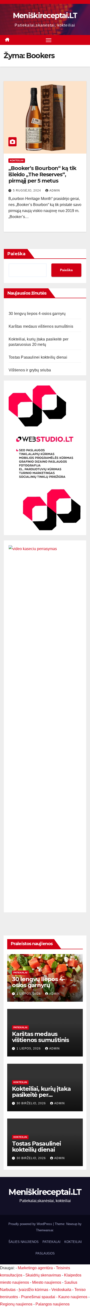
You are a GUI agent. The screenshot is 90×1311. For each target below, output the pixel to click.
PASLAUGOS (45, 1253)
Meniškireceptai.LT (45, 15)
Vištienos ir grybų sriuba (30, 370)
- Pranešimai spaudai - (38, 1297)
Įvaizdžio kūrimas (33, 1290)
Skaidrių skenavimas (43, 1275)
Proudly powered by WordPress (30, 1224)
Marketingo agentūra (35, 1268)
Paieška (16, 253)
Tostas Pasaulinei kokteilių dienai (38, 357)
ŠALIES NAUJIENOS (23, 1242)
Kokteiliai (17, 160)
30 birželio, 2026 (32, 1103)
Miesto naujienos (46, 1282)
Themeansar (44, 1230)
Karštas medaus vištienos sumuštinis (41, 326)
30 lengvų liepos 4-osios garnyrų (37, 314)
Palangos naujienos (53, 1304)
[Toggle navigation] (48, 40)
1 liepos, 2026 (29, 993)
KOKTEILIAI (73, 1242)
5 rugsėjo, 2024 (27, 190)
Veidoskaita (61, 1290)
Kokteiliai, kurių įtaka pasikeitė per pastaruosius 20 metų (42, 1094)
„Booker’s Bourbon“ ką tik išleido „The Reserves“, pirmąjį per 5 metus (42, 174)
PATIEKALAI (20, 972)
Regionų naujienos (16, 1304)
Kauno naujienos (72, 1297)
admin (54, 190)
